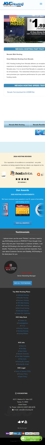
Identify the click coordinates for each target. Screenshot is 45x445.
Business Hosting (23, 300)
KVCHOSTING (22, 393)
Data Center (23, 351)
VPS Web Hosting (23, 303)
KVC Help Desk (21, 317)
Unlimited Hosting (23, 295)
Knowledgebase (23, 323)
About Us (23, 346)
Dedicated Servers (23, 311)
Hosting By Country (23, 361)
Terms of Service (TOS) (23, 371)
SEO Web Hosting (23, 305)
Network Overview (23, 354)
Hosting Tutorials (23, 328)
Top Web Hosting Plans (21, 292)
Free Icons (23, 359)
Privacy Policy (23, 374)
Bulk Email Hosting (23, 308)
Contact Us (23, 320)
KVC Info (21, 342)
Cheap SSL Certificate (23, 313)
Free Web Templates (23, 356)
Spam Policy (23, 376)
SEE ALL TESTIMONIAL (22, 283)
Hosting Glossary (23, 331)
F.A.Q (23, 326)
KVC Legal (21, 368)
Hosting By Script (23, 364)
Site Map (23, 348)
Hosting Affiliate (23, 333)
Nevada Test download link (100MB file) (21, 92)
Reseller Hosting (23, 298)
